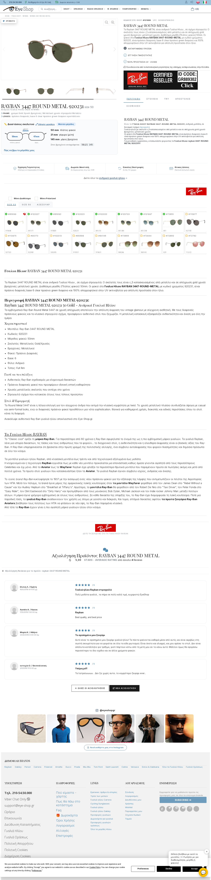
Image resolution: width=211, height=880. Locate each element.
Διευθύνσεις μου (133, 799)
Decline (169, 869)
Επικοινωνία (13, 818)
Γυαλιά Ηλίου (13, 831)
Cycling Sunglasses (100, 803)
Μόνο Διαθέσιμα (22, 198)
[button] (50, 9)
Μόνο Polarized (48, 198)
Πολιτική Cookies (16, 850)
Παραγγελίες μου (133, 811)
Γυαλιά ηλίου (97, 807)
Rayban (8, 767)
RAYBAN (25, 16)
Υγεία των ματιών (99, 796)
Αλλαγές (62, 830)
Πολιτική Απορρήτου (18, 843)
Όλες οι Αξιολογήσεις (90, 688)
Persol (28, 767)
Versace (135, 767)
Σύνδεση (129, 792)
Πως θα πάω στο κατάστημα (68, 803)
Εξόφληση (133, 106)
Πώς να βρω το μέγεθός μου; (19, 150)
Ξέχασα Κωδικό (133, 815)
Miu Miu (87, 767)
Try (166, 99)
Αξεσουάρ (43, 204)
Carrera (37, 767)
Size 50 (26, 204)
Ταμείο (128, 818)
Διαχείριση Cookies (17, 856)
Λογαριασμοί (65, 825)
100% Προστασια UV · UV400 (142, 62)
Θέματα (145, 9)
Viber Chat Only (15, 799)
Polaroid (48, 767)
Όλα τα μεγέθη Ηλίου (101, 829)
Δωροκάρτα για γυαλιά (102, 818)
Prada (77, 767)
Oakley (18, 767)
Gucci (68, 767)
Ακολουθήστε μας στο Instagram (107, 747)
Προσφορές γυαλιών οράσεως (101, 824)
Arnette (58, 767)
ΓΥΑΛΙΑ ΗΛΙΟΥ (16, 16)
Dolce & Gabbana (150, 767)
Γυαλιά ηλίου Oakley (100, 811)
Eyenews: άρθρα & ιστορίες (104, 792)
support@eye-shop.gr (19, 805)
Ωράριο (9, 812)
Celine (125, 767)
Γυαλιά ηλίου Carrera (101, 799)
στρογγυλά (144, 127)
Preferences (143, 869)
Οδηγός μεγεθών (46, 124)
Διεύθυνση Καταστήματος (22, 824)
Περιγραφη (133, 99)
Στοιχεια (152, 99)
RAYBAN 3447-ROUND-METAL (40, 16)
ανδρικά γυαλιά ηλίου (112, 178)
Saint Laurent (112, 767)
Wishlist (129, 807)
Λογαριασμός (131, 796)
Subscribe (182, 800)
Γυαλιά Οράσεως (194, 767)
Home (7, 16)
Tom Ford (98, 767)
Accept (194, 869)
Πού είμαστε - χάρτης (66, 794)
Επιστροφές (64, 836)
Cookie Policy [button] (94, 867)
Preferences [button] (37, 871)
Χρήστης (129, 803)
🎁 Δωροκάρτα (67, 815)
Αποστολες (183, 99)
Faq (58, 810)
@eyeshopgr (107, 710)
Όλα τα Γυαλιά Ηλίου (172, 767)
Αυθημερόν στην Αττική (39, 2)
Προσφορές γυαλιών (101, 815)
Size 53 (11, 204)
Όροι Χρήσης (65, 820)
